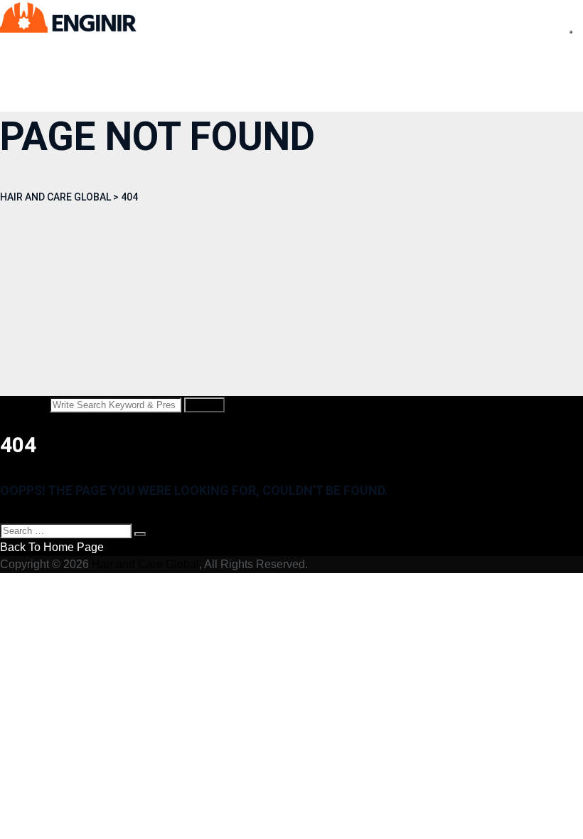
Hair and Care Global (145, 564)
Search (204, 405)
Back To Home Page (52, 547)
